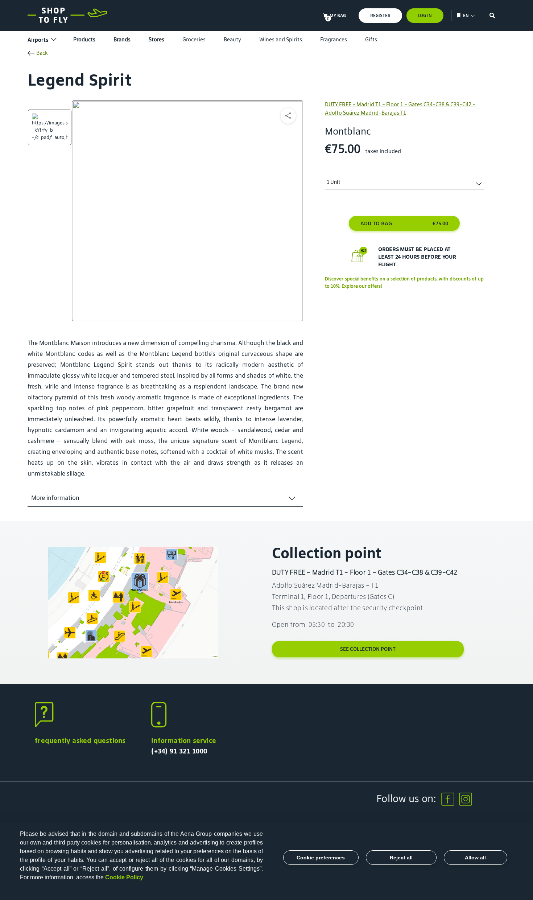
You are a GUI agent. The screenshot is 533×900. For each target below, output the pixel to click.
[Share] (288, 116)
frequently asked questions (80, 740)
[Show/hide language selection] (459, 15)
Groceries (194, 39)
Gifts (371, 39)
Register (380, 15)
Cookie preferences (321, 857)
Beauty (232, 39)
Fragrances (333, 39)
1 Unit (333, 182)
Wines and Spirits (280, 39)
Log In (425, 15)
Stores (156, 39)
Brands (122, 39)
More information (55, 498)
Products (84, 39)
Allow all (475, 857)
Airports (38, 39)
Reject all (401, 857)
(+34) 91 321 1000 (179, 751)
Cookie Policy (124, 877)
